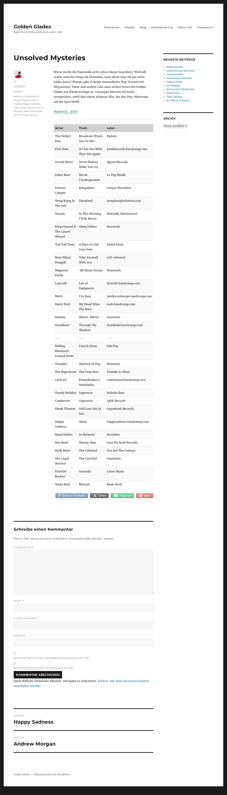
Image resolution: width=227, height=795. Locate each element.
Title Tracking (174, 96)
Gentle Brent (31, 96)
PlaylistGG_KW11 (66, 111)
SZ (15, 81)
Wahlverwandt (174, 67)
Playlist (130, 27)
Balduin (18, 96)
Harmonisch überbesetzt (180, 89)
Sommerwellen (175, 74)
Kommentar (23, 547)
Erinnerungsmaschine (179, 78)
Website (20, 635)
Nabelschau (172, 93)
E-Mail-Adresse (26, 618)
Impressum (205, 27)
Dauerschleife (174, 81)
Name (19, 600)
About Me (185, 27)
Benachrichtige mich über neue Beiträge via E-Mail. (44, 667)
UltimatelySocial (142, 792)
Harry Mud (20, 107)
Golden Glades (32, 27)
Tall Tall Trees (21, 115)
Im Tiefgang (173, 85)
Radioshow (112, 27)
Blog (143, 27)
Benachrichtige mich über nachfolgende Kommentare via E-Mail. (52, 657)
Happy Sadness (31, 103)
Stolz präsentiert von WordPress (51, 774)
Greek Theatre (22, 100)
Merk (26, 111)
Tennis (33, 115)
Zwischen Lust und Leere (180, 70)
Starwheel (36, 111)
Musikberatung (162, 27)
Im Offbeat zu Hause (177, 100)
